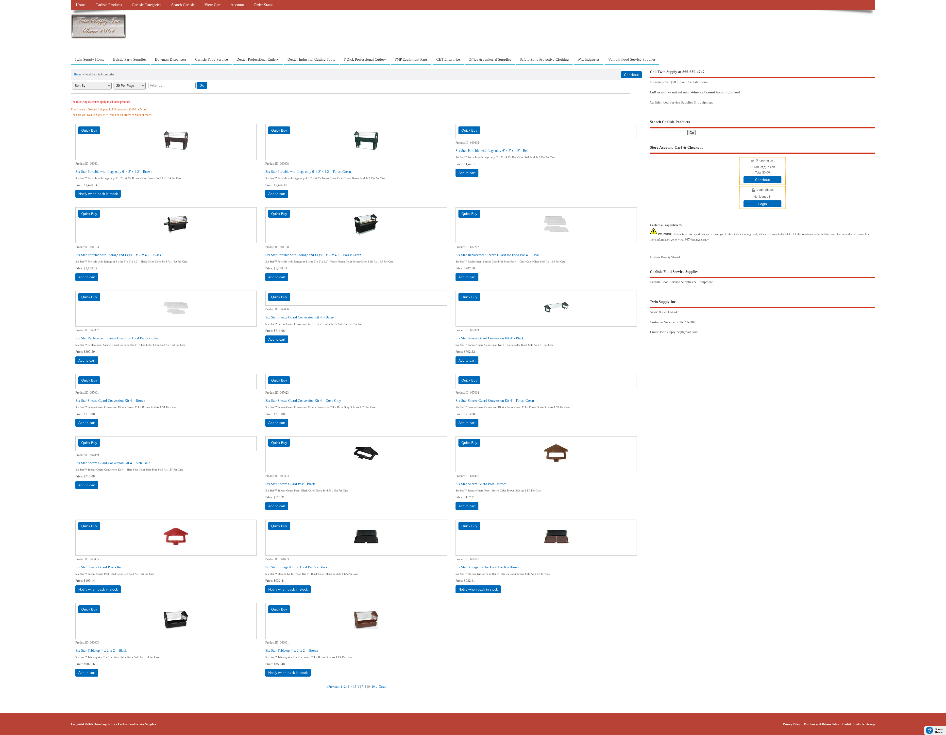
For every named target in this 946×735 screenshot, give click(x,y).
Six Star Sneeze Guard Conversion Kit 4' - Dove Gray (303, 400)
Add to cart (276, 193)
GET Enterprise (448, 59)
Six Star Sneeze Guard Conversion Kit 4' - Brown (110, 400)
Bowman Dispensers (170, 59)
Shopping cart (765, 160)
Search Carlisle (183, 5)
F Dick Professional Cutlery (365, 59)
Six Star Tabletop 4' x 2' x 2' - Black (101, 650)
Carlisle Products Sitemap (858, 724)
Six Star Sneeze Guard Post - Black (290, 484)
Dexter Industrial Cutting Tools (311, 59)
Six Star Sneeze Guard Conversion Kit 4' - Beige (299, 317)
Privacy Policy (792, 724)
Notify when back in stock (98, 193)
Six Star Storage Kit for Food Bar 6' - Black (296, 567)
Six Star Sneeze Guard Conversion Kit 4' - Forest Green (495, 400)
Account (237, 5)
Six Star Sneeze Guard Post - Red (98, 567)
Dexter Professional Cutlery (257, 59)
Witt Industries (588, 59)
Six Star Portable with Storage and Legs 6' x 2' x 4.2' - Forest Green (313, 255)
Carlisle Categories (146, 5)
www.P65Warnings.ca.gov (693, 239)
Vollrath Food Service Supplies (632, 59)
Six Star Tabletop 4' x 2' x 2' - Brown (291, 650)
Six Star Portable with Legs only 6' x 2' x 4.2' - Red (492, 151)
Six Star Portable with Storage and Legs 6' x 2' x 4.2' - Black (118, 255)
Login (762, 204)
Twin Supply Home (89, 59)
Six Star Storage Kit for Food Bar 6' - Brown (487, 567)
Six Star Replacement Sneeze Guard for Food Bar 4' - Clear (497, 255)
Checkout (762, 179)
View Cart (212, 5)
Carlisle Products (109, 5)
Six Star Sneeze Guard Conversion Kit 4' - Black (490, 338)
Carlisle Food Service (211, 59)
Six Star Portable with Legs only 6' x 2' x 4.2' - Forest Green (308, 172)
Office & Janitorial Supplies (490, 59)
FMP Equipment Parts (411, 59)
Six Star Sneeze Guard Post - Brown (481, 484)
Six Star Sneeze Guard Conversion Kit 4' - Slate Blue (112, 463)
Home (80, 5)
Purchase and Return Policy (821, 724)
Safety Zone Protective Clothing (544, 59)
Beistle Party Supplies (129, 59)
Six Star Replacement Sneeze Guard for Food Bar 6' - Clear (117, 338)
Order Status (263, 5)
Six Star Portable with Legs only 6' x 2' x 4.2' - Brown (113, 172)
